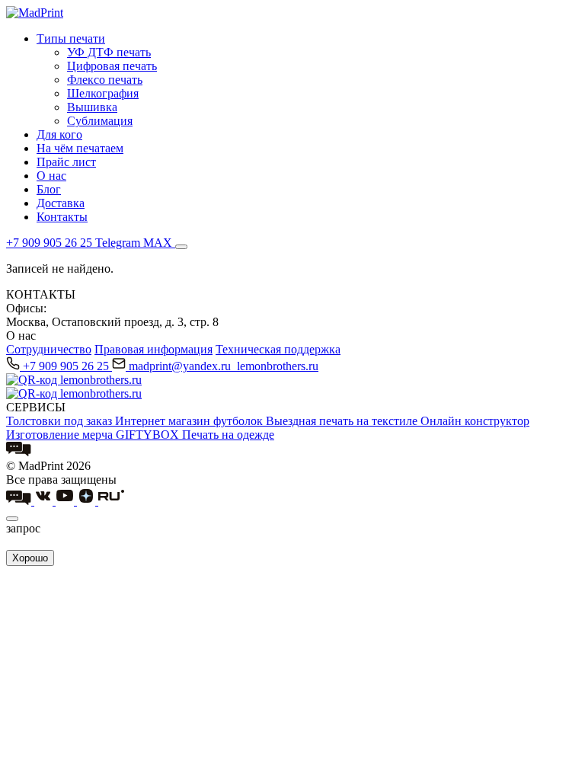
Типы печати (71, 38)
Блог (49, 189)
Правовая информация (153, 349)
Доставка (61, 203)
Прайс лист (66, 161)
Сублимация (100, 120)
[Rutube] (111, 500)
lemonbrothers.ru (277, 366)
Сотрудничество (48, 349)
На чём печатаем (80, 148)
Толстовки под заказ (60, 420)
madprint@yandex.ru (181, 366)
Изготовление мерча (61, 434)
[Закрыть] (12, 518)
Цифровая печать (112, 65)
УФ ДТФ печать (109, 52)
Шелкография (103, 93)
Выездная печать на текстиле (343, 420)
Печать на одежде (228, 434)
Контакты (62, 216)
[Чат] (18, 452)
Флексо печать (104, 79)
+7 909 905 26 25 (67, 366)
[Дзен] (87, 500)
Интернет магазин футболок (190, 420)
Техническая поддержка (278, 349)
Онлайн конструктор (474, 420)
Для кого (59, 134)
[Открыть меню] (181, 247)
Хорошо (30, 558)
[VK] (45, 500)
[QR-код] (74, 379)
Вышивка (92, 107)
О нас (51, 175)
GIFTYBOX (149, 434)
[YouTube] (66, 500)
